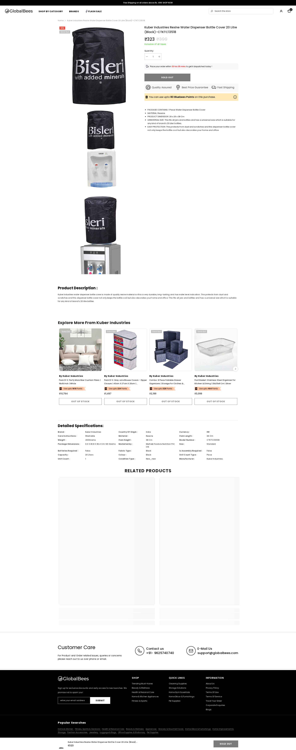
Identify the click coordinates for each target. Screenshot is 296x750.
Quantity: (149, 51)
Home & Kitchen (66, 729)
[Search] (241, 11)
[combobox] (243, 11)
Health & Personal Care (113, 729)
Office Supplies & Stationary (132, 732)
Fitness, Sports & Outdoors (88, 729)
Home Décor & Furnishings (198, 729)
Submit (100, 700)
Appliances (151, 729)
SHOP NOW (168, 2)
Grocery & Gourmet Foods (171, 729)
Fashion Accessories (77, 732)
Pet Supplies (152, 732)
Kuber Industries (73, 376)
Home (61, 20)
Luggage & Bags (108, 732)
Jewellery (94, 732)
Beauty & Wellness (135, 729)
